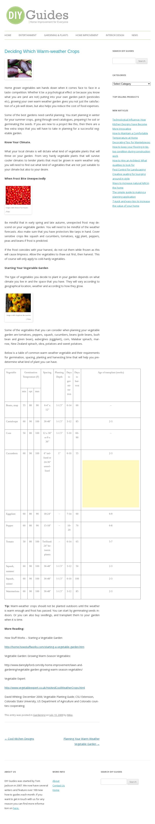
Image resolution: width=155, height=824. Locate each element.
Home (8, 35)
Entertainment (27, 35)
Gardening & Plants (56, 35)
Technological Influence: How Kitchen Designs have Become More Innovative (129, 124)
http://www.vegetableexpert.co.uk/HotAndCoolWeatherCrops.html (45, 687)
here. (16, 808)
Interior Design (115, 35)
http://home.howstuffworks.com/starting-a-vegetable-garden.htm (44, 647)
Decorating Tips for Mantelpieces (131, 142)
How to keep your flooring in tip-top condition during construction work (131, 151)
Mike (70, 715)
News (135, 35)
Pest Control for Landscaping (129, 169)
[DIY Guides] (36, 25)
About (56, 781)
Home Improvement (87, 35)
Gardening (39, 715)
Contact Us (59, 785)
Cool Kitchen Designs (19, 738)
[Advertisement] (110, 483)
